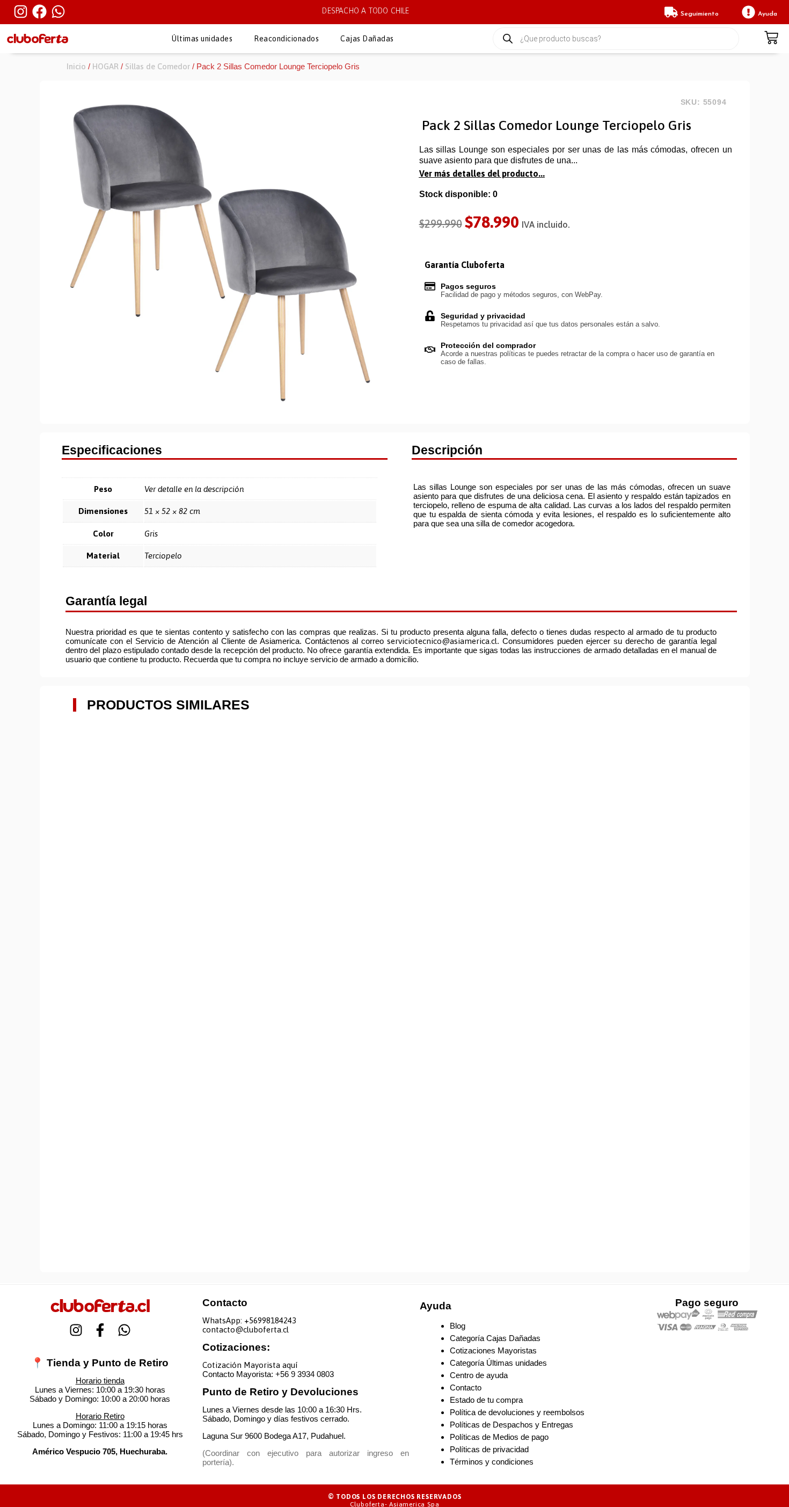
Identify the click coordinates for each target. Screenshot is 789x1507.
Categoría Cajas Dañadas (495, 1338)
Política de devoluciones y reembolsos (517, 1412)
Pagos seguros (468, 286)
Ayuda (767, 14)
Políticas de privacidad (489, 1449)
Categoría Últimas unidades (498, 1362)
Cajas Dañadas (367, 38)
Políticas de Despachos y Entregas (511, 1424)
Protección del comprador (488, 345)
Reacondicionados (286, 38)
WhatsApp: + (225, 1320)
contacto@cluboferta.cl (245, 1329)
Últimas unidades (202, 38)
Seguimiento (700, 14)
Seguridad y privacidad (483, 315)
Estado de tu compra (486, 1399)
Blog (457, 1325)
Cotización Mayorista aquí (249, 1365)
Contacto (465, 1387)
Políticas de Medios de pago (499, 1436)
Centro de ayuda (479, 1375)
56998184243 (272, 1320)
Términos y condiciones (492, 1461)
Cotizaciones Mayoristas (493, 1350)
